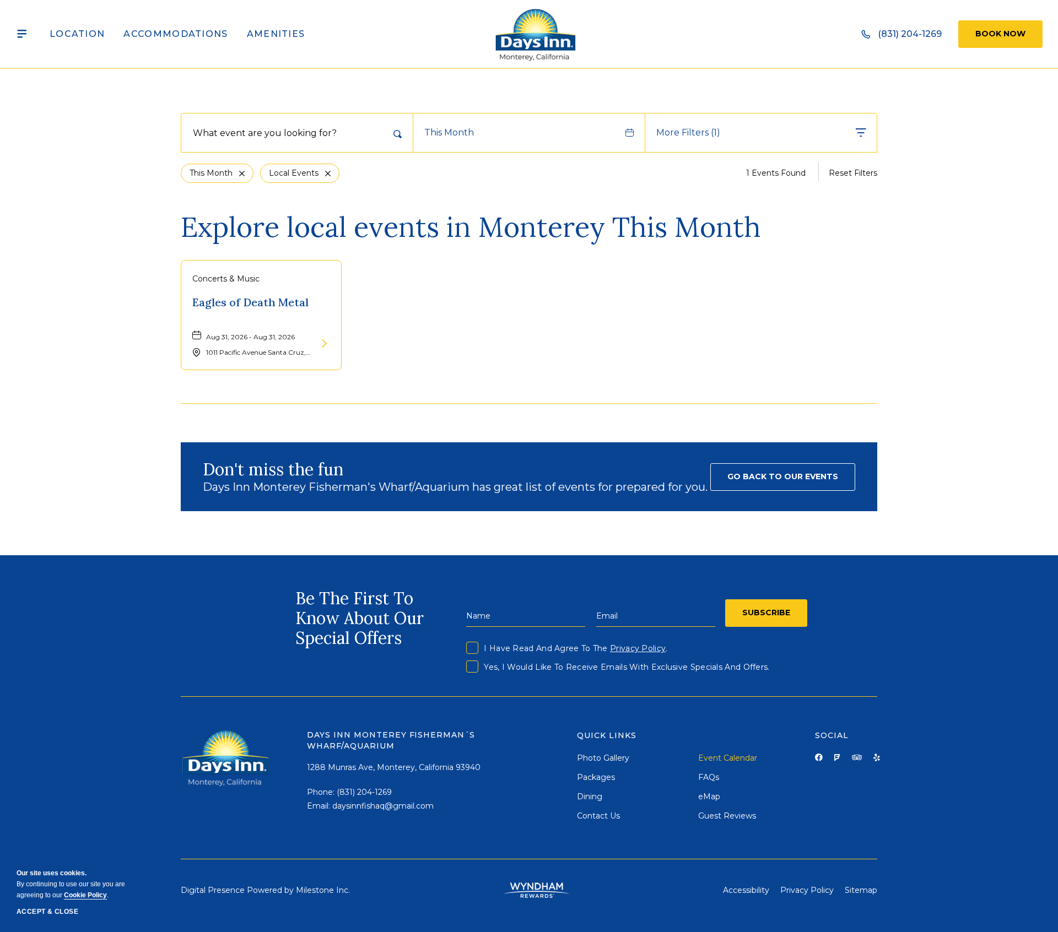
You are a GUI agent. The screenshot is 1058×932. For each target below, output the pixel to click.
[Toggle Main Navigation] (22, 34)
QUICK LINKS (606, 735)
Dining (589, 796)
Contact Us (598, 816)
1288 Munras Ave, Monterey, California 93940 (394, 767)
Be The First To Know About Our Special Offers (359, 618)
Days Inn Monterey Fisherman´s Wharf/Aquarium (391, 740)
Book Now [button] (1000, 34)
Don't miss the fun (273, 469)
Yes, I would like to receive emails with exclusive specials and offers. (626, 667)
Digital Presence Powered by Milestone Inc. (265, 890)
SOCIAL (832, 735)
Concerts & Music (226, 279)
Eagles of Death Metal (250, 302)
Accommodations (175, 34)
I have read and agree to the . (575, 648)
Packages (596, 777)
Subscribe (766, 612)
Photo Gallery (603, 758)
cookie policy (85, 895)
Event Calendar (727, 758)
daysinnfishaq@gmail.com (383, 806)
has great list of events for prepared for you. (455, 487)
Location (77, 34)
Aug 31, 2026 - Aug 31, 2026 (250, 337)
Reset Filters (853, 173)
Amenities (276, 34)
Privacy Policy (638, 648)
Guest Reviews (727, 816)
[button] (782, 477)
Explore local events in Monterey (471, 226)
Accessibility (746, 890)
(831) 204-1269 (364, 792)
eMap (709, 796)
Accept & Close (47, 911)
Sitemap (861, 890)
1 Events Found (776, 173)
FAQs (708, 777)
